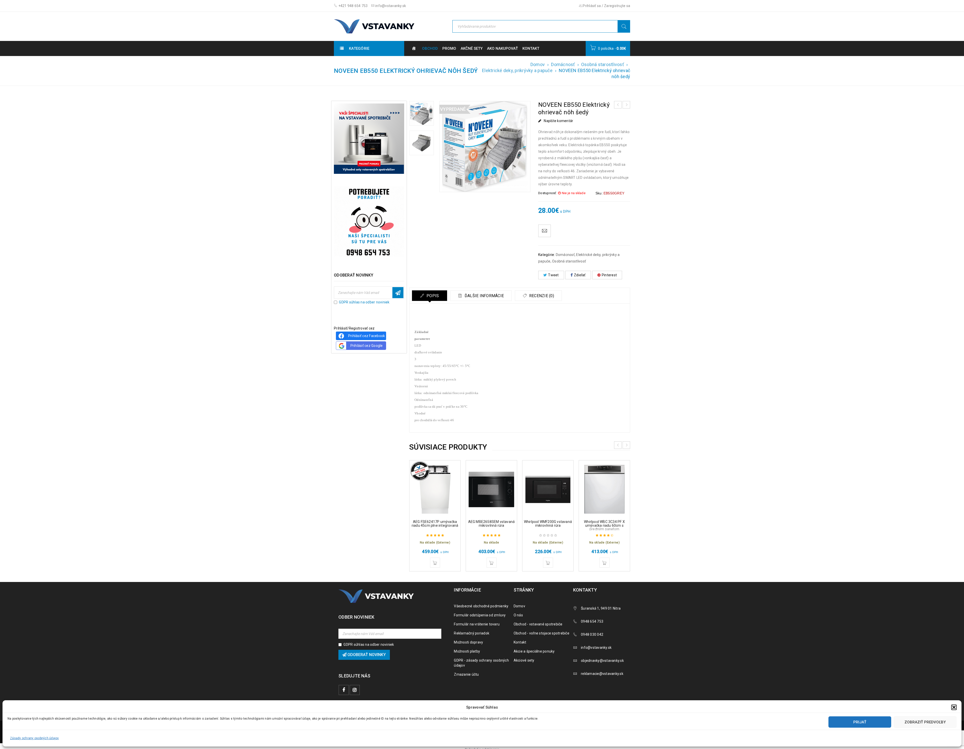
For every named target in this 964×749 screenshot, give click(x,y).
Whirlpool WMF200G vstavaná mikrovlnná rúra (548, 523)
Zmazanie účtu (466, 674)
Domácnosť (563, 64)
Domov (537, 64)
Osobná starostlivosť (602, 64)
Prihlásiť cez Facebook (366, 336)
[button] (953, 707)
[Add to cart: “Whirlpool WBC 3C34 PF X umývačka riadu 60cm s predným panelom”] (604, 563)
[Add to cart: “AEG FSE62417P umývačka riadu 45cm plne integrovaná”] (435, 563)
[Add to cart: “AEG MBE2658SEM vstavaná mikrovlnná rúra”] (492, 563)
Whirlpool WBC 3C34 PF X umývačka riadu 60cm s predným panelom (604, 525)
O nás (518, 615)
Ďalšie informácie (484, 295)
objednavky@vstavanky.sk (602, 661)
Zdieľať (580, 275)
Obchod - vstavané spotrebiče (538, 624)
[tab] (429, 295)
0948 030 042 (592, 634)
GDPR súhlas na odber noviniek (364, 302)
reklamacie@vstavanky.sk (602, 674)
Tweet (553, 275)
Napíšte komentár (558, 121)
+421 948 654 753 (352, 6)
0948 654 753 (592, 621)
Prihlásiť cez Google (366, 346)
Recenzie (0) (541, 295)
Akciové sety (524, 660)
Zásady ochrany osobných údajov (34, 738)
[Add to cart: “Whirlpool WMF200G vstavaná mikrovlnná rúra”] (548, 563)
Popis (432, 295)
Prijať (859, 722)
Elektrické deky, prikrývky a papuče (517, 70)
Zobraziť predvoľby (925, 722)
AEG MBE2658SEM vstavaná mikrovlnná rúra (491, 523)
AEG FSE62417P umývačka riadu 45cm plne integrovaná (435, 523)
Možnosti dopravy (468, 642)
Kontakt (520, 642)
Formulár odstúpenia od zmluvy (480, 615)
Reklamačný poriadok (471, 633)
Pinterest (609, 275)
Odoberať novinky (397, 292)
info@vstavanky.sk (390, 6)
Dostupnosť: (547, 193)
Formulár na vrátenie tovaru (477, 624)
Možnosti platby (467, 651)
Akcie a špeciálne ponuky (534, 651)
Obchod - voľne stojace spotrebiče (541, 633)
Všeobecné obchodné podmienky (481, 606)
